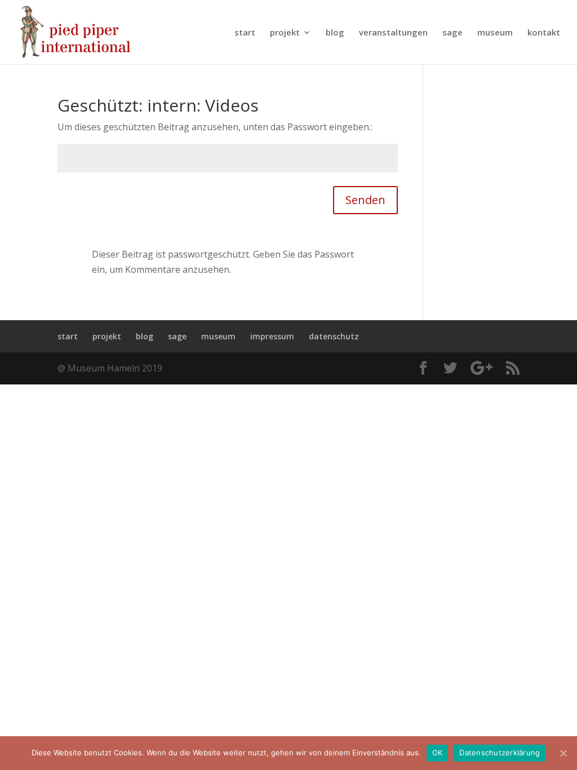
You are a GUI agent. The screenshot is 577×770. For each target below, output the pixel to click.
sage (452, 33)
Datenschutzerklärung (499, 752)
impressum (272, 336)
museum (495, 33)
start (244, 33)
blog (335, 33)
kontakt (543, 33)
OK (437, 752)
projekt (285, 33)
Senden (365, 199)
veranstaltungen (393, 33)
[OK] (563, 753)
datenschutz (334, 336)
